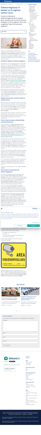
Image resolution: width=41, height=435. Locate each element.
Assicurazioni (28, 363)
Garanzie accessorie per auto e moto (31, 402)
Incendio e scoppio (29, 384)
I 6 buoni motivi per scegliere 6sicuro (31, 393)
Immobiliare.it (21, 67)
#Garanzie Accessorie (32, 57)
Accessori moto (32, 7)
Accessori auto (32, 6)
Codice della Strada (33, 26)
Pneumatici (32, 38)
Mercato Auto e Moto (33, 40)
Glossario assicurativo (30, 400)
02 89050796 (30, 414)
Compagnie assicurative (30, 404)
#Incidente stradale (32, 58)
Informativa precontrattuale (27, 421)
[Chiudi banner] (39, 208)
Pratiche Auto (32, 31)
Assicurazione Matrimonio (34, 15)
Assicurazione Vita (33, 19)
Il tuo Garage (31, 35)
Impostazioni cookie (8, 421)
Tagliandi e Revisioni (33, 39)
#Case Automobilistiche (33, 54)
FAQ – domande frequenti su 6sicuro (31, 398)
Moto (27, 370)
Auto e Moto (31, 24)
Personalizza (20, 225)
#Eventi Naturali (31, 56)
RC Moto (31, 21)
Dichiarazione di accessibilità (17, 421)
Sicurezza (31, 48)
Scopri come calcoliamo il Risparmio (8, 422)
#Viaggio (38, 61)
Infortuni (27, 378)
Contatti (27, 358)
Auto (27, 368)
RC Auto (31, 20)
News (30, 43)
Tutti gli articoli (29, 362)
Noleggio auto (32, 30)
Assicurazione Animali (33, 13)
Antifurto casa (4, 4)
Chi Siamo (28, 391)
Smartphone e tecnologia (30, 386)
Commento (5, 320)
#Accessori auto (31, 53)
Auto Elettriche (32, 25)
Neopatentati (32, 29)
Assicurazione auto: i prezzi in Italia (31, 396)
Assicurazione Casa (33, 14)
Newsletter (31, 44)
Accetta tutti (33, 225)
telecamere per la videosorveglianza (18, 80)
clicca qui (10, 218)
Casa (27, 383)
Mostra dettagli (35, 222)
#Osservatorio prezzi (32, 60)
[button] (2, 298)
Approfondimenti (32, 10)
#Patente (38, 60)
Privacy (3, 421)
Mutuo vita (28, 375)
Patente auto (31, 47)
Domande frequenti (32, 34)
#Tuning (34, 61)
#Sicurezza (30, 61)
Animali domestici (29, 379)
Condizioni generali (35, 421)
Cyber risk (28, 387)
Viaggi (27, 376)
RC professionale (29, 374)
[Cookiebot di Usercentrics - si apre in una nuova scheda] (33, 208)
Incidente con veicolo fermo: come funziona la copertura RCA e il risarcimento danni (9, 298)
